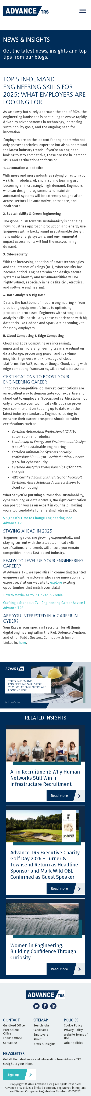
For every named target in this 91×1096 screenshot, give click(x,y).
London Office (12, 1038)
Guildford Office (14, 1025)
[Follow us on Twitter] (36, 1006)
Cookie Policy (73, 1025)
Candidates (40, 1030)
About (37, 1039)
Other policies (73, 1043)
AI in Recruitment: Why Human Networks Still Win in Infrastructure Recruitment (45, 778)
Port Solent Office (11, 1031)
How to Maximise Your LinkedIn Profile (33, 595)
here (22, 643)
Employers (40, 1034)
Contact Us (10, 1043)
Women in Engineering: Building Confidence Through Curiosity (43, 952)
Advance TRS (43, 1084)
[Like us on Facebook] (45, 1006)
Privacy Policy (73, 1030)
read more (59, 796)
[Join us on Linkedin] (53, 1006)
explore (56, 582)
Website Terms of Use (76, 1036)
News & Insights (44, 1044)
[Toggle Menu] (82, 11)
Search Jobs (41, 1025)
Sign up (13, 1074)
